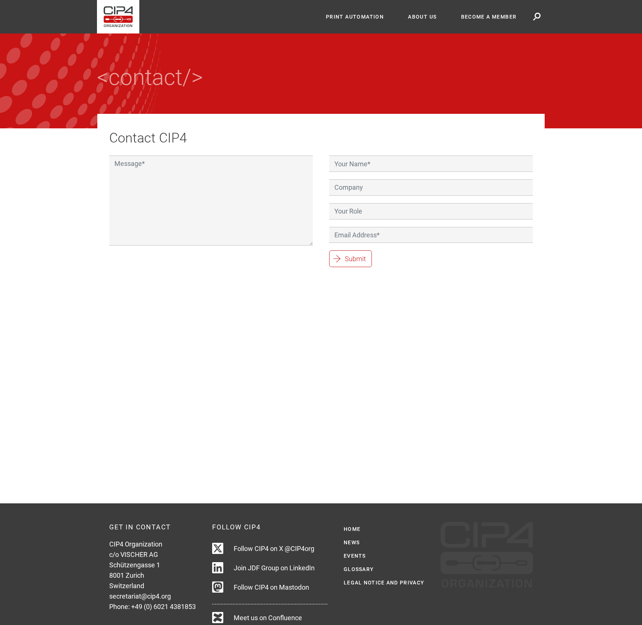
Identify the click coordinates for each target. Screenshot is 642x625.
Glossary (359, 569)
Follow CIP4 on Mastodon (271, 587)
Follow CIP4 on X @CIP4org (274, 548)
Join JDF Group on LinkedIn (274, 568)
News (352, 542)
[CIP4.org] (205, 16)
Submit (355, 259)
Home (352, 529)
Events (355, 556)
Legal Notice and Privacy (384, 583)
